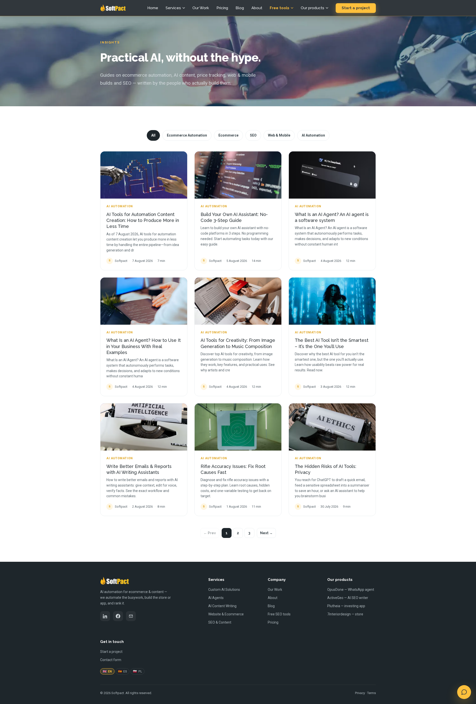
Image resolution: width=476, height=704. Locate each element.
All (153, 135)
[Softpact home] (113, 8)
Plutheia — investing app (346, 606)
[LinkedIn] (105, 616)
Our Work (200, 8)
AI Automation (313, 135)
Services (173, 8)
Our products (312, 8)
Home (152, 8)
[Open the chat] (464, 692)
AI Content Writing (222, 606)
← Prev (210, 533)
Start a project (356, 8)
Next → (266, 533)
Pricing (222, 8)
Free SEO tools (279, 614)
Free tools (279, 8)
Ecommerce (228, 135)
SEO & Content (219, 622)
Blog (240, 8)
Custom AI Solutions (224, 590)
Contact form (110, 660)
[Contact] (131, 616)
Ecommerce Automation (187, 135)
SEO (253, 135)
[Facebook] (118, 616)
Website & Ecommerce (226, 614)
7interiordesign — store (345, 614)
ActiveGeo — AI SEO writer (347, 598)
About (256, 8)
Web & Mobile (279, 135)
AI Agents (216, 598)
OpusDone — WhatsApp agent (350, 590)
